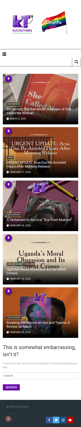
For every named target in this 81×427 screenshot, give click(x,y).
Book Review (14, 104)
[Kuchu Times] (40, 24)
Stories (19, 264)
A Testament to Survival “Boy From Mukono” (39, 220)
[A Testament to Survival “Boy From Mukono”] (40, 205)
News (10, 157)
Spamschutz (13, 413)
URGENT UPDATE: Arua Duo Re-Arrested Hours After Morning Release (36, 164)
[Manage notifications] (8, 419)
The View (29, 264)
